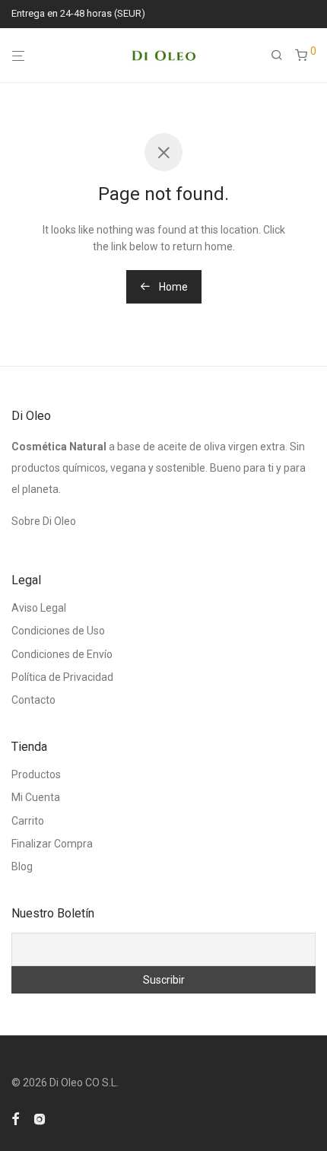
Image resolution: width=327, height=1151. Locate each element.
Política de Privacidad (62, 677)
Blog (22, 866)
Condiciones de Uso (58, 631)
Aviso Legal (38, 608)
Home (172, 287)
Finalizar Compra (52, 844)
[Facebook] (15, 1117)
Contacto (33, 700)
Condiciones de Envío (62, 654)
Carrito (27, 821)
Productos (36, 774)
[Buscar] (283, 56)
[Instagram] (39, 1117)
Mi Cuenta (35, 797)
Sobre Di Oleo (43, 521)
